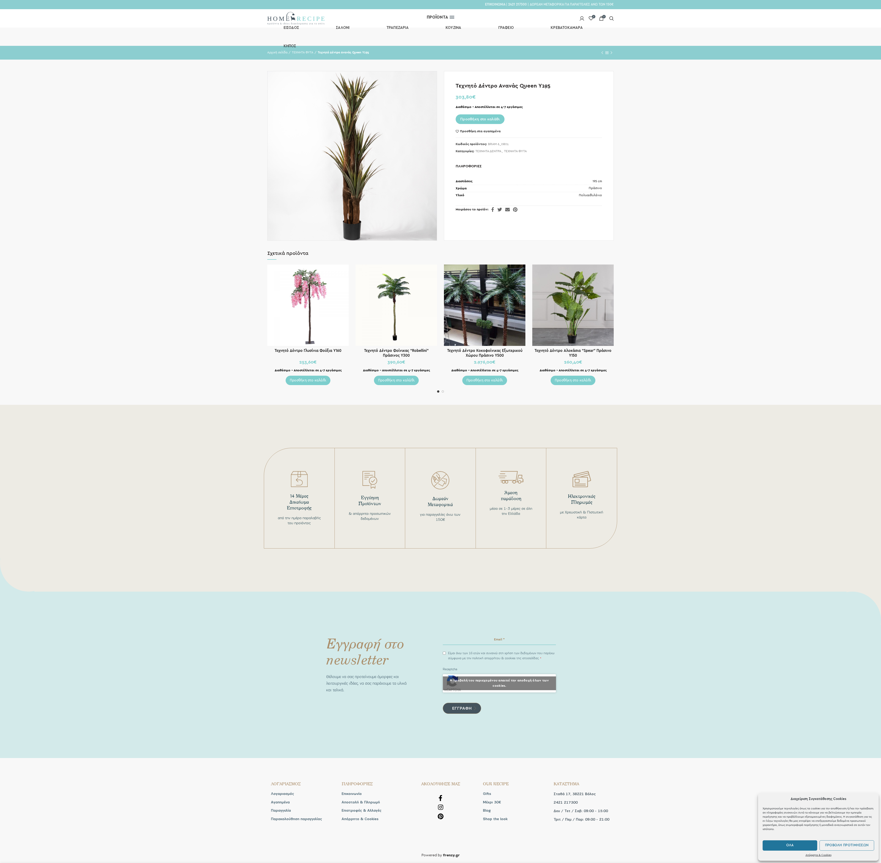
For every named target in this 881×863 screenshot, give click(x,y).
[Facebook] (493, 209)
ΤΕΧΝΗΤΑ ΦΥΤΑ (515, 151)
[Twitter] (500, 209)
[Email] (507, 209)
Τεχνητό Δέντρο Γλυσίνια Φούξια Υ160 (308, 350)
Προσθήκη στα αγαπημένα (480, 131)
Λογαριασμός (282, 793)
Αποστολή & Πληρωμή (361, 802)
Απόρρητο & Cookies (818, 855)
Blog (487, 810)
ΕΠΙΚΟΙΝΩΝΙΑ (495, 4)
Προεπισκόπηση (345, 272)
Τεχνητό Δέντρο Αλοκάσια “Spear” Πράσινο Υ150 (573, 353)
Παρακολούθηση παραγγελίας (296, 819)
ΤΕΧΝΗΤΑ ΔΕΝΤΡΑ (488, 151)
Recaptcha (450, 669)
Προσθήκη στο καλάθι (480, 119)
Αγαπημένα (280, 802)
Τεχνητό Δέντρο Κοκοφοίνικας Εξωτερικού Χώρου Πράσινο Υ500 (484, 353)
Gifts (487, 793)
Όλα (790, 845)
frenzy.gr (451, 855)
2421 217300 (517, 4)
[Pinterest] (515, 209)
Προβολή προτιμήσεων (847, 845)
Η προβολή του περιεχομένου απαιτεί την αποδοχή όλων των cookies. (499, 683)
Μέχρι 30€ (492, 802)
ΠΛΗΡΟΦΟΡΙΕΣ (469, 166)
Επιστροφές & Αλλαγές (362, 810)
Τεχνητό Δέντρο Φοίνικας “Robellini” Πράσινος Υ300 (396, 353)
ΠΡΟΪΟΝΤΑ (437, 17)
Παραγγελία (281, 810)
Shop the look (495, 819)
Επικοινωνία (352, 793)
